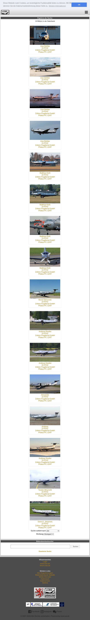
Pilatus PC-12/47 (45, 52)
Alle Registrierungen (45, 573)
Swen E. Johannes (45, 522)
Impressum (45, 579)
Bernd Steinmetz (45, 300)
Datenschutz (45, 581)
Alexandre (45, 395)
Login (45, 562)
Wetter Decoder (45, 577)
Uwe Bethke (45, 46)
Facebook (35, 611)
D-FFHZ (45, 48)
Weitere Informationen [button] (57, 6)
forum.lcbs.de (45, 565)
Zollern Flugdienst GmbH (45, 50)
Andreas (45, 427)
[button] (75, 546)
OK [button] (79, 5)
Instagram (48, 611)
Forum (59, 611)
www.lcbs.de (45, 564)
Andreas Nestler (45, 331)
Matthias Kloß (45, 173)
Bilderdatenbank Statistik (45, 575)
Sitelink (45, 583)
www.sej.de (64, 616)
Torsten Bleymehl (45, 490)
